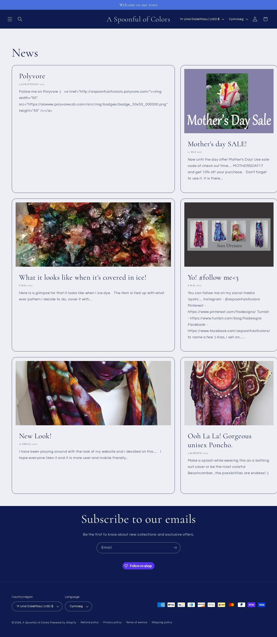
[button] (10, 19)
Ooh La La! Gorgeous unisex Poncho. (219, 440)
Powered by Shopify (63, 622)
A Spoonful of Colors (36, 622)
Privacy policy (112, 622)
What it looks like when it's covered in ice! (83, 277)
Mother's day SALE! (217, 144)
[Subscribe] (175, 547)
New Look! (35, 436)
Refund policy (90, 622)
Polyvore (32, 76)
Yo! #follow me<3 (213, 277)
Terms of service (136, 622)
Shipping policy (162, 622)
